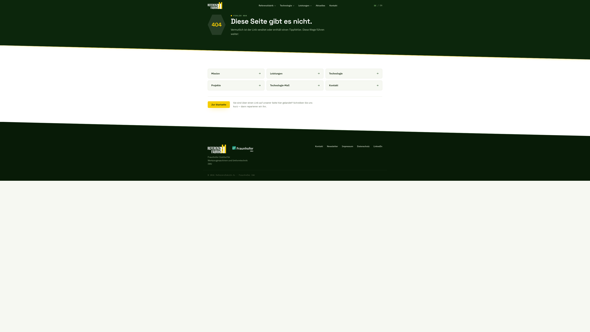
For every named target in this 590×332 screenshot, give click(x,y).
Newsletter (332, 146)
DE (375, 5)
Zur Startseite (218, 104)
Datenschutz (363, 146)
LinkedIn (378, 146)
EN (381, 5)
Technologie (286, 5)
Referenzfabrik (266, 5)
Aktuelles (320, 5)
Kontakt (333, 5)
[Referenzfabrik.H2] (215, 5)
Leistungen (303, 5)
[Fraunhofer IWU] (241, 149)
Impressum (347, 146)
